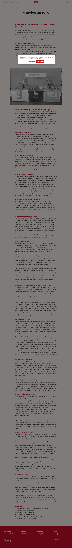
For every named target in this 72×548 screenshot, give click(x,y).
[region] (36, 59)
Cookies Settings (32, 61)
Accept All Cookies (40, 61)
